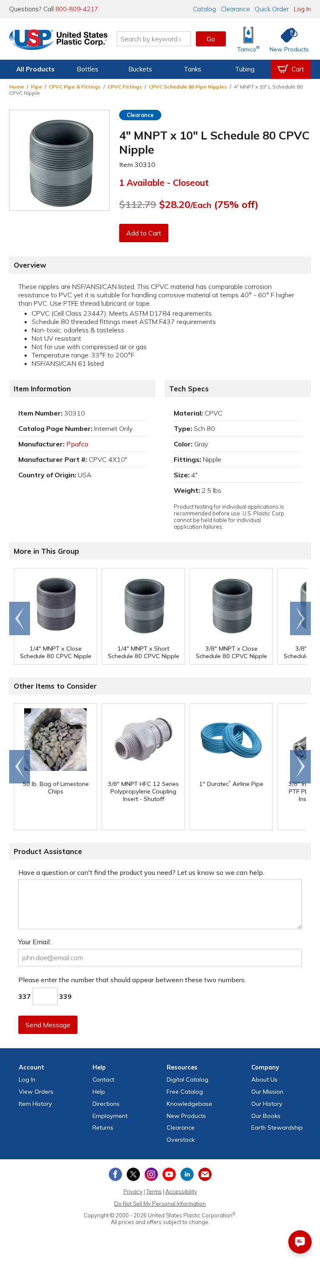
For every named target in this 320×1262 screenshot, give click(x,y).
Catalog (204, 9)
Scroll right (300, 618)
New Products (186, 1116)
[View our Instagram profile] (151, 1174)
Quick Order (272, 9)
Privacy (132, 1191)
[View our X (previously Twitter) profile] (133, 1174)
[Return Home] (58, 40)
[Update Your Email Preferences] (205, 1174)
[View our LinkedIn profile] (187, 1174)
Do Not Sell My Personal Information (160, 1203)
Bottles (87, 69)
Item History (35, 1103)
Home (16, 87)
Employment (110, 1116)
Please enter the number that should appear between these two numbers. (132, 980)
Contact (103, 1079)
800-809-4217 (76, 9)
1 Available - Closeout (164, 182)
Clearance (235, 9)
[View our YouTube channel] (169, 1174)
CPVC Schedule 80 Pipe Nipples (188, 87)
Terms (154, 1191)
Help (98, 1091)
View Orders (36, 1091)
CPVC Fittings (125, 87)
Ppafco (77, 444)
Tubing (245, 69)
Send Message (47, 1025)
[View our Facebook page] (115, 1174)
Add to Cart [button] (143, 233)
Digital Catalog (187, 1079)
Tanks (192, 69)
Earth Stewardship (277, 1127)
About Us (264, 1079)
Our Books (265, 1116)
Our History (266, 1103)
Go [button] (211, 39)
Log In (302, 9)
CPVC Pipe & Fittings (75, 87)
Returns (102, 1127)
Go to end (20, 618)
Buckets (140, 69)
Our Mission (267, 1091)
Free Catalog (185, 1091)
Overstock (181, 1139)
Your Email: (34, 942)
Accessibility (181, 1191)
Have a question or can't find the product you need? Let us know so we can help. (141, 872)
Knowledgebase (189, 1103)
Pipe (36, 87)
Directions (106, 1103)
